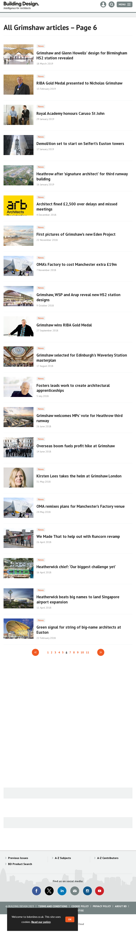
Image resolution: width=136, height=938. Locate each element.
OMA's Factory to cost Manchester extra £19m (76, 264)
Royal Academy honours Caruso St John (70, 113)
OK (70, 919)
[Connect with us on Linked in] (62, 890)
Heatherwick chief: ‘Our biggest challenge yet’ (76, 566)
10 (82, 652)
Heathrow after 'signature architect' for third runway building (82, 176)
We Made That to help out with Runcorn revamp (78, 536)
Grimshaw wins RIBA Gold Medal (64, 324)
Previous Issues (18, 858)
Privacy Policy (102, 906)
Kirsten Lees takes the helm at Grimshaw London (78, 475)
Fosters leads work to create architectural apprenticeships (73, 388)
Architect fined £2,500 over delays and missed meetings (76, 206)
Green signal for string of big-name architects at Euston (78, 630)
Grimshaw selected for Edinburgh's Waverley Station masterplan (81, 357)
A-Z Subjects (63, 858)
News (41, 46)
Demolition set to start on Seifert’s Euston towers (80, 143)
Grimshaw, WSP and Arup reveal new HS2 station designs (78, 297)
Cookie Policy (80, 906)
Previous (35, 652)
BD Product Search (20, 864)
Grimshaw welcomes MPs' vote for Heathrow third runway (79, 418)
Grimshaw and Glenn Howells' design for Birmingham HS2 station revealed (81, 55)
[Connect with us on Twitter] (49, 890)
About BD (121, 906)
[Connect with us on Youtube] (99, 890)
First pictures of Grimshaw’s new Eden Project (75, 234)
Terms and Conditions (52, 906)
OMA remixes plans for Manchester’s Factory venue (80, 506)
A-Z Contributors (107, 858)
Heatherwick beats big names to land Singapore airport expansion (77, 599)
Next (100, 652)
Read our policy (41, 922)
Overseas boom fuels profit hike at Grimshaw (75, 445)
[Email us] (74, 890)
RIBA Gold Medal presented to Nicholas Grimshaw (79, 83)
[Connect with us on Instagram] (87, 890)
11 (87, 652)
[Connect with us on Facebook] (36, 890)
